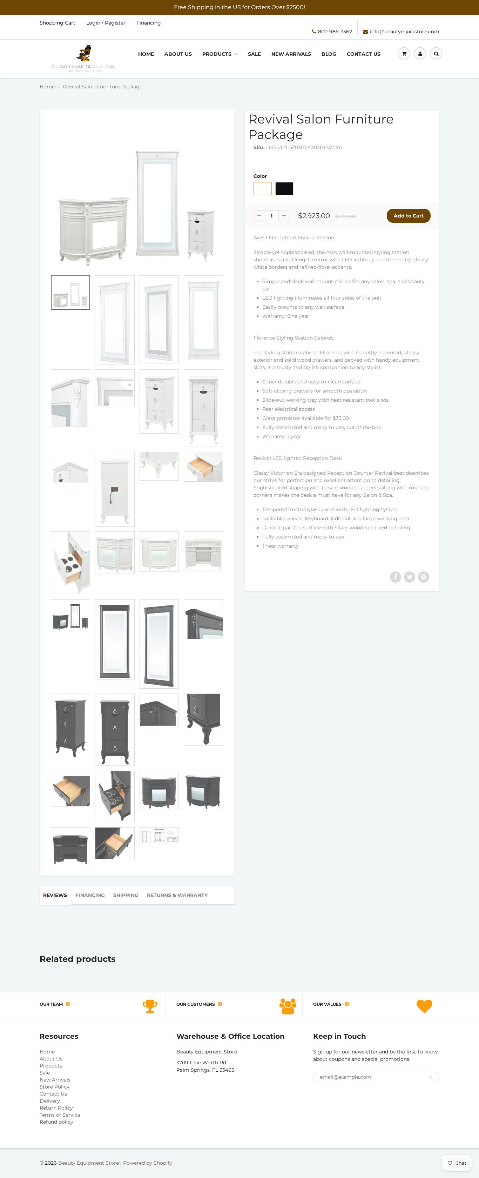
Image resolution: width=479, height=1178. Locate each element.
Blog (329, 54)
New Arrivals (291, 54)
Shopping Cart (57, 23)
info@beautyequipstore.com (404, 31)
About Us (178, 54)
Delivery (50, 1101)
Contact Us (363, 54)
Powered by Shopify (147, 1163)
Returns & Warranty (177, 895)
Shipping (126, 895)
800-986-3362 (335, 31)
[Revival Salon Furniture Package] (136, 193)
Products (216, 54)
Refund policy (56, 1122)
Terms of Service (60, 1115)
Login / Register (106, 23)
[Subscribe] (430, 1076)
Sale (254, 54)
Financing (148, 23)
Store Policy (54, 1087)
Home (146, 54)
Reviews (55, 895)
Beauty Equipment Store (88, 1163)
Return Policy (56, 1108)
